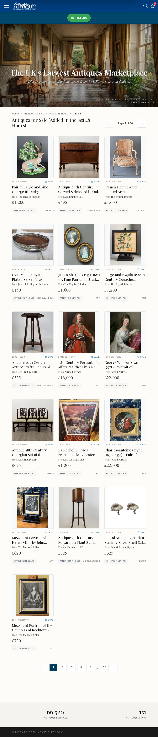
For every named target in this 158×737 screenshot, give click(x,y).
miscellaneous (45, 298)
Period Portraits (72, 371)
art (98, 298)
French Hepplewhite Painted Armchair (121, 189)
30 (104, 667)
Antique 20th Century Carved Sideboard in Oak (78, 189)
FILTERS (81, 17)
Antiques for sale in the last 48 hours (46, 113)
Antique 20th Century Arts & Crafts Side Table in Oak (32, 367)
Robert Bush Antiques (122, 547)
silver (142, 561)
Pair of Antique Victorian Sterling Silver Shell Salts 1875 (125, 542)
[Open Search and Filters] (145, 6)
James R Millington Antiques (33, 284)
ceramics (48, 210)
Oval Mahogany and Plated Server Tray (28, 277)
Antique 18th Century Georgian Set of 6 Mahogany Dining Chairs (32, 455)
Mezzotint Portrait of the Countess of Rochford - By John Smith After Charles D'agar (32, 632)
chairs (142, 210)
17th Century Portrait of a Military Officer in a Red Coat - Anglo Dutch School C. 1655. (78, 369)
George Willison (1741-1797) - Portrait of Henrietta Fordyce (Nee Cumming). (123, 369)
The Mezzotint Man (29, 547)
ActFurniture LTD (73, 196)
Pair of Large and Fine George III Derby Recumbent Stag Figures (32, 192)
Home (15, 113)
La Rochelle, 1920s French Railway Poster (76, 452)
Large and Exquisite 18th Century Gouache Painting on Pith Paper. (124, 279)
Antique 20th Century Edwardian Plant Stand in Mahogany (79, 542)
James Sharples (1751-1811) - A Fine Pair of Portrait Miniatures (79, 279)
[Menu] (6, 6)
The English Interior (29, 196)
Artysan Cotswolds (74, 459)
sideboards (93, 210)
